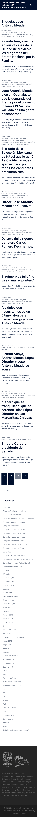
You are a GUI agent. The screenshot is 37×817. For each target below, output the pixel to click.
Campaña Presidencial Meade (14, 537)
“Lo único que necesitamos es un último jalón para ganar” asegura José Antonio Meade (17, 315)
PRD (4, 689)
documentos (7, 589)
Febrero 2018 (8, 615)
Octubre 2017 (8, 667)
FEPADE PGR (8, 619)
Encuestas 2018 (9, 604)
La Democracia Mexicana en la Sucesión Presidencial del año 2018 (13, 5)
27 (4, 482)
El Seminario (7, 593)
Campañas (21, 35)
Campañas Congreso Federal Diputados (18, 559)
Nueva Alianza (8, 663)
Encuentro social (9, 600)
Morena (20, 144)
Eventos (6, 611)
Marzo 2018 (7, 641)
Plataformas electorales (12, 685)
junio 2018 (7, 634)
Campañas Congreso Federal (14, 555)
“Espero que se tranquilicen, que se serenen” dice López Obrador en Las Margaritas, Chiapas (17, 410)
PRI (22, 86)
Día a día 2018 (6, 37)
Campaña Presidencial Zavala (14, 548)
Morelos (6, 648)
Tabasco (6, 723)
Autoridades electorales (12, 515)
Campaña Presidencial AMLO (14, 529)
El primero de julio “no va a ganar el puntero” (18, 278)
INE (4, 626)
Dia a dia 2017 (8, 578)
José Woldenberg (9, 630)
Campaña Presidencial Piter (13, 541)
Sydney (23, 813)
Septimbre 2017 (9, 715)
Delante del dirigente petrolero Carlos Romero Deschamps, (17, 242)
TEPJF (5, 726)
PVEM (5, 704)
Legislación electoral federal (13, 637)
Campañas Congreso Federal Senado (17, 563)
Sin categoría (8, 719)
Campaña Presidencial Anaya (14, 533)
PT (4, 697)
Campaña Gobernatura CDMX (14, 522)
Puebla (5, 700)
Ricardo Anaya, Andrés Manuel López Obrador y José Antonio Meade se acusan (18, 361)
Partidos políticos (9, 678)
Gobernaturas (8, 622)
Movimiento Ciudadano (11, 656)
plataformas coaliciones (12, 682)
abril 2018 (6, 507)
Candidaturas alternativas (12, 142)
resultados (7, 711)
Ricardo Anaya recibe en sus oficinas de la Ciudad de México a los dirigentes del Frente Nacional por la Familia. (18, 51)
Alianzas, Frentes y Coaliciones (14, 511)
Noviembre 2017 (9, 659)
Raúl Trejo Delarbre (10, 708)
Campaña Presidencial (10, 33)
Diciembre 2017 (9, 585)
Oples (5, 671)
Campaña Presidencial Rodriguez (15, 544)
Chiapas (6, 570)
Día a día (29, 35)
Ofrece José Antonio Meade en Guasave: (17, 204)
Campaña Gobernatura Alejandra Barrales (18, 518)
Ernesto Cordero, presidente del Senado (14, 447)
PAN (22, 37)
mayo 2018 (16, 37)
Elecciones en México (11, 596)
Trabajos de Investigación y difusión (16, 730)
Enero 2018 (7, 608)
